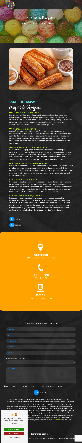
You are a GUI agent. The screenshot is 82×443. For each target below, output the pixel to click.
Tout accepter (15, 429)
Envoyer (43, 392)
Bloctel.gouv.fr (57, 419)
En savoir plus (16, 219)
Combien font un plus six (16, 358)
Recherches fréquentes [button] (41, 434)
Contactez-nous (17, 225)
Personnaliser (14, 438)
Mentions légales (48, 438)
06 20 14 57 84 (41, 278)
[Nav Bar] (70, 5)
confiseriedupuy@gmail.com (41, 298)
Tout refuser (15, 433)
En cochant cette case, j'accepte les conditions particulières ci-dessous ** (36, 386)
